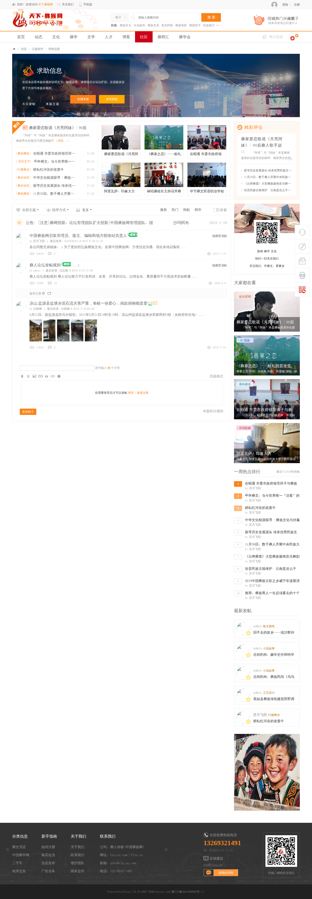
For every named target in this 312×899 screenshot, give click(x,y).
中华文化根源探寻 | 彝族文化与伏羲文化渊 (55, 177)
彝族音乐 (125, 25)
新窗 (223, 210)
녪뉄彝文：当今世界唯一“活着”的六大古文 (56, 161)
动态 (38, 37)
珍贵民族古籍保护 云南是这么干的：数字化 (273, 189)
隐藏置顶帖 (219, 235)
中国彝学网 (20, 855)
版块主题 (35, 293)
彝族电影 (181, 25)
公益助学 (37, 48)
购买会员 (48, 855)
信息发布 (48, 863)
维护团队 (77, 863)
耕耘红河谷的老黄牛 (48, 169)
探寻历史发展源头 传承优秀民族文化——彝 (55, 185)
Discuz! (127, 891)
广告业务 (48, 871)
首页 (21, 37)
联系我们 (77, 855)
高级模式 (216, 376)
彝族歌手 (195, 25)
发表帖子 (28, 411)
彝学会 (185, 37)
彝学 (74, 37)
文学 (91, 37)
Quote (46, 376)
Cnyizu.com (162, 891)
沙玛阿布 (181, 223)
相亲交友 (19, 871)
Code (52, 376)
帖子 (118, 17)
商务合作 (77, 871)
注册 (297, 4)
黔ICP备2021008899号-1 (187, 891)
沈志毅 (63, 270)
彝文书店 (19, 847)
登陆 (285, 4)
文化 (56, 37)
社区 (144, 37)
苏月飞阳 (37, 241)
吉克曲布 (139, 25)
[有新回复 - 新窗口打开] (155, 303)
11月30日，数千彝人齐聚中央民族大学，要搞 (55, 193)
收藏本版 (83, 99)
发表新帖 (112, 99)
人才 (109, 37)
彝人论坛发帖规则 (45, 265)
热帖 (186, 209)
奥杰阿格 (167, 25)
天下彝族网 (14, 49)
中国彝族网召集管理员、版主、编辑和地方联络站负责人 (78, 236)
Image (34, 376)
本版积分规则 (213, 411)
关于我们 (77, 847)
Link (40, 376)
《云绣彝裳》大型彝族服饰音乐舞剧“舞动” (273, 183)
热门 (175, 209)
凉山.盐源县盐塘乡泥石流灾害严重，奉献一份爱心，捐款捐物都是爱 (88, 303)
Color (28, 376)
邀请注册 (142, 392)
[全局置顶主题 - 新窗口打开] (132, 235)
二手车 (17, 863)
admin (34, 270)
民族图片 (209, 25)
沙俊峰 (35, 308)
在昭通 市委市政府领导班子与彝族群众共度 (55, 153)
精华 (198, 209)
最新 (163, 209)
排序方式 (59, 210)
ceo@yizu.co (213, 864)
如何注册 (48, 847)
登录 (131, 392)
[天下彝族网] (38, 19)
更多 (85, 210)
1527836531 (71, 241)
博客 (126, 37)
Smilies (58, 376)
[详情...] (62, 140)
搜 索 (211, 17)
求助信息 (54, 48)
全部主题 (29, 210)
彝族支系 (153, 25)
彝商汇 (163, 37)
